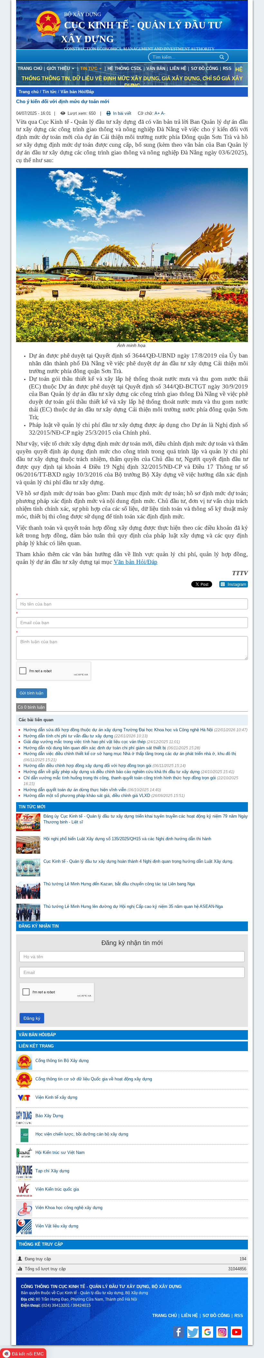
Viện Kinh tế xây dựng (56, 1097)
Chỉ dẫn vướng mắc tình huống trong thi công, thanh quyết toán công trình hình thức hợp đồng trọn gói (120, 777)
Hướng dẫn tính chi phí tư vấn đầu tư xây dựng (68, 735)
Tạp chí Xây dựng (52, 1170)
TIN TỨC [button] (89, 68)
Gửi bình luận (31, 693)
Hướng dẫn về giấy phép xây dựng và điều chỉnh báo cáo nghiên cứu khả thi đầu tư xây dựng (112, 771)
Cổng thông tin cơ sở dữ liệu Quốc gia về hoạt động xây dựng (93, 1079)
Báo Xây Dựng (49, 1115)
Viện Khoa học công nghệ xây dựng (68, 1207)
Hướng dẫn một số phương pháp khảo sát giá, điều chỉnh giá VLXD (87, 795)
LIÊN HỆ (178, 68)
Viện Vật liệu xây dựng (56, 1226)
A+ (157, 113)
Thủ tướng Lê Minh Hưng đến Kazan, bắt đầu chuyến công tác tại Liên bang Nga (119, 883)
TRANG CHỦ (30, 68)
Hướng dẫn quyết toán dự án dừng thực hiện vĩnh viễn (75, 789)
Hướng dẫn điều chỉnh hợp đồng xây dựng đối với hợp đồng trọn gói (87, 765)
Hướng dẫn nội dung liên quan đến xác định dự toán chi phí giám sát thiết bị (95, 747)
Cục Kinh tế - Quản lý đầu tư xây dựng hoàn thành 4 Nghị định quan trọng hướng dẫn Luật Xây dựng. (138, 861)
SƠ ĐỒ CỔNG (204, 68)
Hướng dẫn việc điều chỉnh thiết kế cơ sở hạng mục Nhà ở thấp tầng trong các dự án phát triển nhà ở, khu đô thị (130, 753)
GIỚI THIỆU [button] (59, 68)
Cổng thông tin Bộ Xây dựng (62, 1060)
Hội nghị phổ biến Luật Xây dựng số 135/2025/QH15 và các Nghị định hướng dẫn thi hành (127, 838)
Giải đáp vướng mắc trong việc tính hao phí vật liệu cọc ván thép (85, 741)
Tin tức (49, 91)
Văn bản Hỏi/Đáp (77, 91)
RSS (227, 68)
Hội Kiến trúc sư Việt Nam (60, 1152)
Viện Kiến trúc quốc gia (57, 1189)
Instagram (236, 584)
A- (163, 113)
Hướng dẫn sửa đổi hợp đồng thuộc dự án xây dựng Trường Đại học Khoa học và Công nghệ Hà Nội (118, 729)
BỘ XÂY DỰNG (82, 14)
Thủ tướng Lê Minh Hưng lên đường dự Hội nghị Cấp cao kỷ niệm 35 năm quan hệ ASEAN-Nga (133, 906)
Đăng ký (32, 1018)
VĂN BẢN (155, 68)
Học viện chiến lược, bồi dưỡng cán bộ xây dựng (81, 1134)
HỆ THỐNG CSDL (125, 68)
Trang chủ (29, 91)
